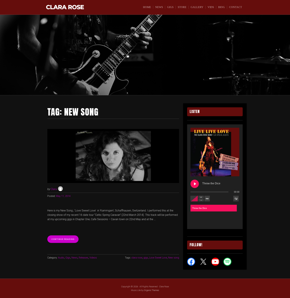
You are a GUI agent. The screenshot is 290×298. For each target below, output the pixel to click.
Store (182, 7)
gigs (145, 257)
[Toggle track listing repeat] (207, 198)
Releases (83, 257)
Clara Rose (65, 7)
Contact (235, 7)
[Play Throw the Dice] (194, 184)
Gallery (197, 7)
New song (173, 257)
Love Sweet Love (158, 257)
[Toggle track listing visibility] (236, 198)
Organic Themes (151, 290)
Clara (54, 189)
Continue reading (64, 239)
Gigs (170, 7)
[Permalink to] (113, 156)
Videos (93, 257)
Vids (211, 7)
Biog (221, 7)
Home (147, 7)
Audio (61, 257)
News (159, 7)
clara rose (136, 257)
